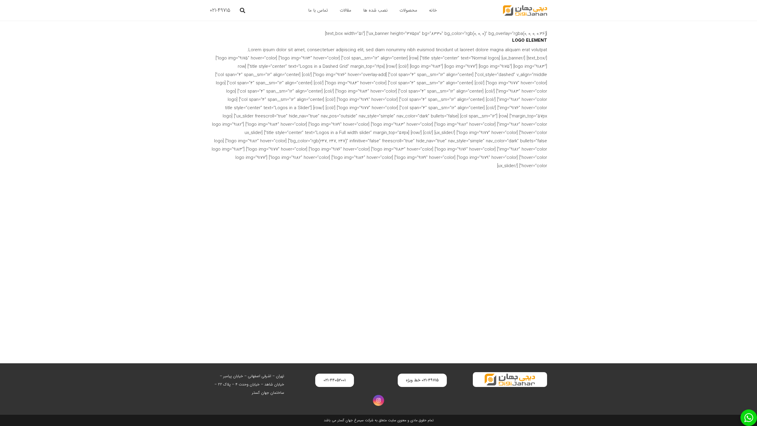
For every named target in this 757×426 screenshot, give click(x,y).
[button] (242, 10)
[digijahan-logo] (525, 10)
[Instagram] (378, 400)
